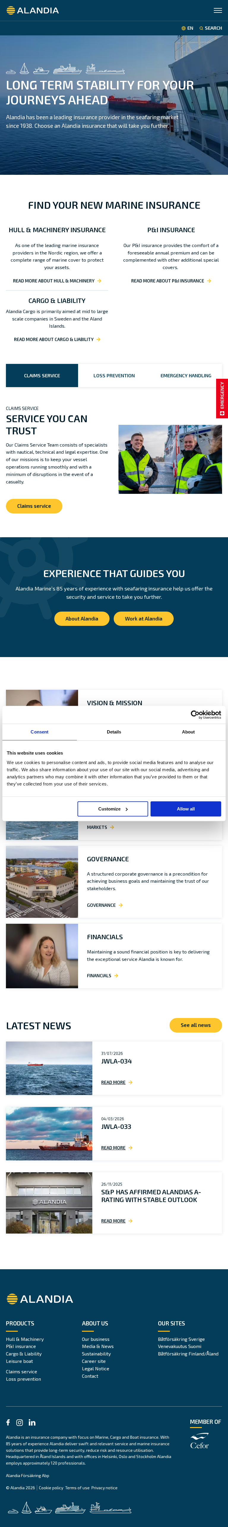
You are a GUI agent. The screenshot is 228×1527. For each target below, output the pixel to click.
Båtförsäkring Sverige (181, 1339)
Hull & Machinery (25, 1339)
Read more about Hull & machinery (53, 280)
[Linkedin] (32, 1423)
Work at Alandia (143, 618)
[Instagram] (19, 1423)
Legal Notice (95, 1368)
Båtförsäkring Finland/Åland (188, 1353)
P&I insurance (21, 1346)
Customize (109, 808)
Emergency (222, 395)
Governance (108, 859)
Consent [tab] (39, 731)
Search (213, 28)
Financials (105, 936)
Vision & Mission (114, 702)
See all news (196, 1025)
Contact (90, 1376)
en (190, 28)
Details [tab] (114, 731)
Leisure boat (19, 1361)
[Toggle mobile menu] (218, 11)
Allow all (186, 808)
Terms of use (77, 1487)
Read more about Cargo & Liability (54, 339)
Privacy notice (104, 1487)
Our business (96, 1339)
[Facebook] (8, 1423)
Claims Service (42, 375)
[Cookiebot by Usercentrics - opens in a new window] (195, 714)
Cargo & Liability (24, 1353)
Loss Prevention (114, 375)
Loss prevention (23, 1379)
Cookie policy (51, 1487)
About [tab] (188, 731)
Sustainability (96, 1353)
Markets (97, 827)
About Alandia (82, 618)
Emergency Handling (186, 375)
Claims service (34, 506)
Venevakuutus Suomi (179, 1346)
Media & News (98, 1346)
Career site (94, 1361)
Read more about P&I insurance (167, 280)
